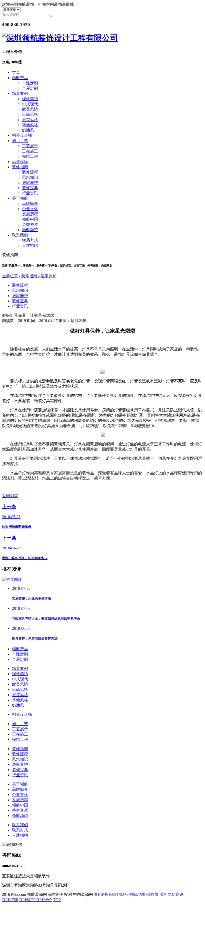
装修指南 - (30, 276)
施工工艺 (20, 141)
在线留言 (27, 900)
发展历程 (30, 214)
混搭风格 (30, 120)
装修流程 (30, 172)
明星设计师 (22, 135)
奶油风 (28, 130)
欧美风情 (30, 109)
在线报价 (44, 900)
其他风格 (30, 125)
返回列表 (10, 496)
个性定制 (30, 83)
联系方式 (30, 240)
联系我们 (20, 235)
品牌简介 (30, 203)
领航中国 (30, 219)
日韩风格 (30, 114)
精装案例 (20, 93)
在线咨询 (10, 900)
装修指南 (20, 167)
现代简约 (30, 99)
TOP (57, 900)
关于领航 (20, 198)
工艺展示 (30, 146)
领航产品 (20, 78)
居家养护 (30, 182)
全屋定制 (30, 88)
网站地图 (137, 894)
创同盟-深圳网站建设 (165, 894)
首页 (16, 72)
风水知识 (30, 177)
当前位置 (10, 276)
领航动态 (30, 230)
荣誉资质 (30, 224)
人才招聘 (30, 245)
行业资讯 (30, 193)
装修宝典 (30, 188)
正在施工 (30, 151)
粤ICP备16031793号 (111, 894)
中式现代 (30, 104)
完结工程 (30, 156)
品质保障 (20, 161)
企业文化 (30, 209)
